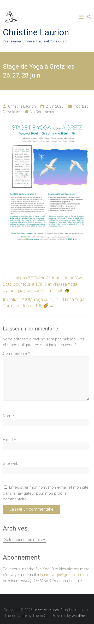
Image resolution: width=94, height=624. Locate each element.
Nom (8, 415)
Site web (11, 463)
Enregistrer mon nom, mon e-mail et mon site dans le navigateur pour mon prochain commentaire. (46, 493)
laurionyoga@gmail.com (61, 574)
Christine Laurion (36, 32)
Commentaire (16, 353)
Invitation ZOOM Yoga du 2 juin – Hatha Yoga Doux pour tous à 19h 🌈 (43, 302)
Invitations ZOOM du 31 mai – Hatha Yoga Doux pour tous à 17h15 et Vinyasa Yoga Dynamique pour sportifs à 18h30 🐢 (44, 284)
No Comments (42, 112)
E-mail (9, 439)
